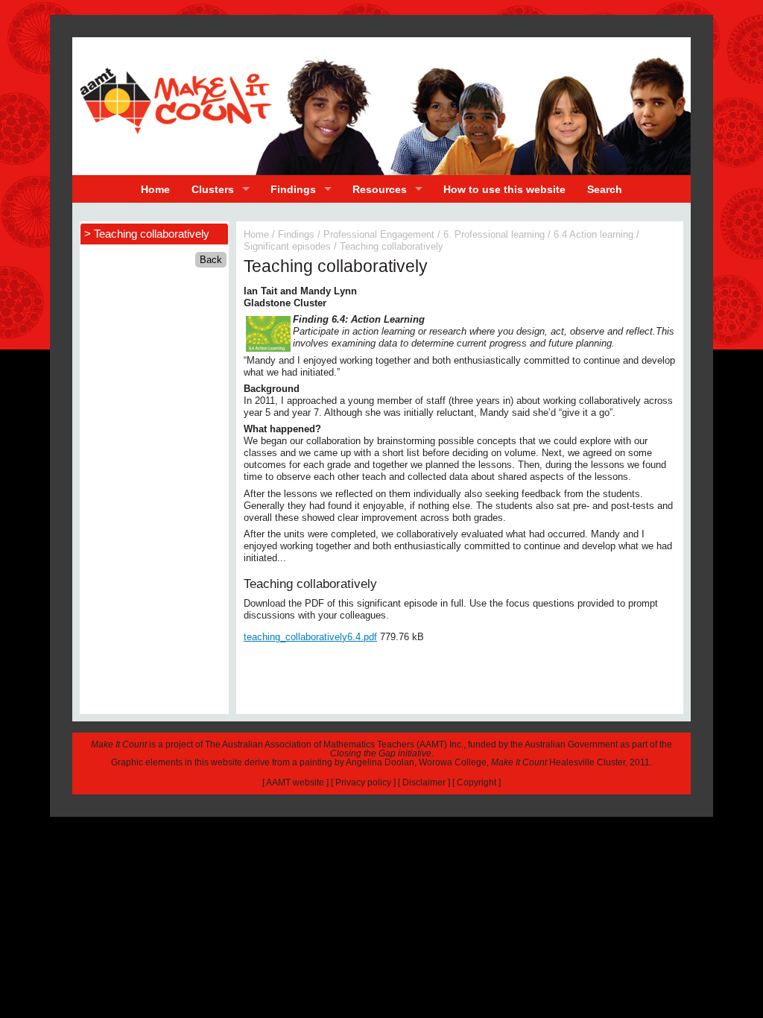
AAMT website (295, 782)
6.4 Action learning (593, 234)
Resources (379, 189)
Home (155, 189)
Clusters (212, 189)
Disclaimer (424, 782)
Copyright (476, 782)
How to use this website (504, 189)
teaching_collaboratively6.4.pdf (310, 636)
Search (604, 189)
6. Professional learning (494, 234)
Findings (293, 189)
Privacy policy (363, 782)
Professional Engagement (378, 234)
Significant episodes (287, 246)
